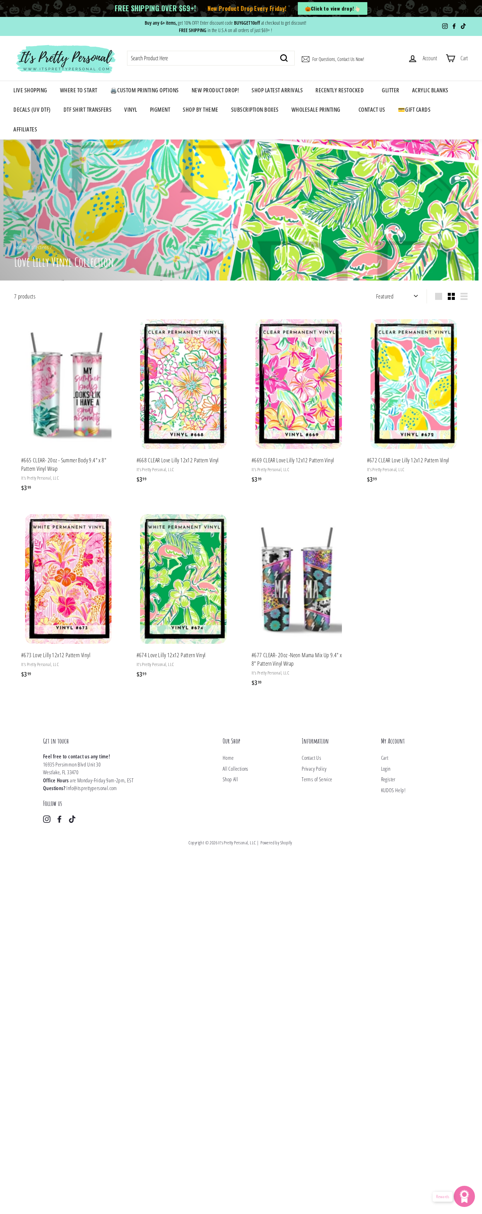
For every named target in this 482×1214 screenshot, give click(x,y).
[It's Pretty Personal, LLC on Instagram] (46, 819)
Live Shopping (30, 90)
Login (386, 768)
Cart (384, 757)
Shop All (230, 779)
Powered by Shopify (276, 842)
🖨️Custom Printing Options (144, 90)
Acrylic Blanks (430, 90)
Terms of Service (317, 779)
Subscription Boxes (255, 109)
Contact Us (372, 109)
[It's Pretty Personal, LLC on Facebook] (59, 819)
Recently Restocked (339, 90)
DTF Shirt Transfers (88, 109)
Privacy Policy (314, 768)
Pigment (160, 109)
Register (388, 779)
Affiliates (25, 129)
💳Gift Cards (414, 109)
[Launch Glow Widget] (464, 1196)
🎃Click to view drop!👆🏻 (332, 8)
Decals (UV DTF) (32, 109)
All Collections (235, 768)
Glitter (390, 90)
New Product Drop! (215, 90)
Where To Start (78, 90)
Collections (39, 247)
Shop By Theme (200, 109)
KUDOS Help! (393, 790)
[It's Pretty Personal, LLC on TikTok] (72, 819)
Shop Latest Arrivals (277, 90)
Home (19, 247)
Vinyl (130, 109)
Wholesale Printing (316, 109)
